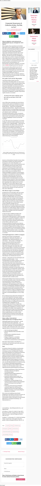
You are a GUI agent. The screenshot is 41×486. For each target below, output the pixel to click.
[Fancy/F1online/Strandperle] (13, 13)
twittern (23, 33)
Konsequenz (5, 428)
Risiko (10, 428)
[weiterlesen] (37, 81)
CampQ (7, 425)
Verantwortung (15, 431)
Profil (34, 25)
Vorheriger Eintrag (6, 451)
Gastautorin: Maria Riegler (15, 30)
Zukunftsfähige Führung (7, 434)
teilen (5, 33)
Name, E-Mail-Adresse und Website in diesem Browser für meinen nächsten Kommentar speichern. (13, 476)
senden (12, 36)
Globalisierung (17, 425)
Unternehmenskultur (7, 431)
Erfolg (11, 425)
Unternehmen (15, 428)
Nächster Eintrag (21, 451)
